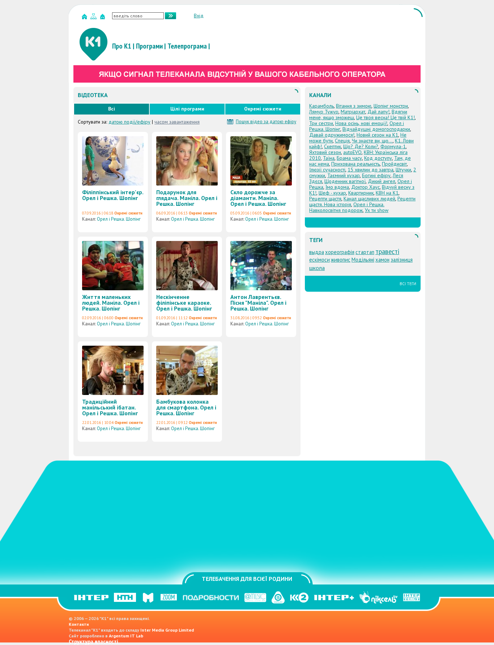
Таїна (329, 158)
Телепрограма (187, 46)
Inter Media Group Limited (167, 630)
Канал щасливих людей (369, 198)
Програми (149, 46)
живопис (340, 259)
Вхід (199, 15)
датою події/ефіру (129, 121)
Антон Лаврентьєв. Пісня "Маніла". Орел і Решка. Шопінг (258, 302)
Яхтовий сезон (325, 152)
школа (317, 267)
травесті (387, 251)
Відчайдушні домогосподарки (376, 129)
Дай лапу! (378, 111)
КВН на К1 (387, 193)
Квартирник (361, 193)
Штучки (403, 169)
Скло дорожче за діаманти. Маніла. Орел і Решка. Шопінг (258, 197)
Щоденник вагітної (345, 181)
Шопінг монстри (391, 106)
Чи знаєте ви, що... (372, 140)
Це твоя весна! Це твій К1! (385, 117)
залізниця (402, 259)
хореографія (339, 252)
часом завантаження (177, 121)
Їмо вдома (337, 187)
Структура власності (93, 641)
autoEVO (352, 152)
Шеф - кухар (332, 193)
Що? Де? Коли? (360, 146)
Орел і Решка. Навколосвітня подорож (346, 207)
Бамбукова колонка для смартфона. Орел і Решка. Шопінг (186, 407)
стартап (364, 252)
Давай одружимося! (331, 135)
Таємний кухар (343, 175)
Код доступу (378, 158)
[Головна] (85, 18)
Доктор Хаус (365, 187)
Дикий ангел (381, 181)
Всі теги (408, 283)
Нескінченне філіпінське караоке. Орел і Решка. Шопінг (184, 302)
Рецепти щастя (325, 198)
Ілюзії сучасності (327, 169)
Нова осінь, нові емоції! (361, 123)
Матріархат (353, 111)
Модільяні (363, 259)
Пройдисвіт (394, 164)
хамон (382, 259)
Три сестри (321, 123)
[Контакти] (103, 18)
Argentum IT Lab (126, 635)
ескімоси (319, 259)
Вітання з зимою (353, 106)
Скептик (332, 146)
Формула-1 (393, 146)
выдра (316, 252)
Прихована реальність (355, 164)
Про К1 (121, 46)
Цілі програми (187, 108)
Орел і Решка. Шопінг (119, 219)
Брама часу (349, 158)
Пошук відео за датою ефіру (266, 122)
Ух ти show (376, 210)
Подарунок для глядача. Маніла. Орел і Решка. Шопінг (186, 197)
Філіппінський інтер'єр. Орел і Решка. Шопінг (112, 194)
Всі (111, 108)
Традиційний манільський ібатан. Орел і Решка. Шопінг (110, 407)
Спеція (342, 140)
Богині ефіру (376, 175)
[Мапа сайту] (94, 18)
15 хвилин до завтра (370, 169)
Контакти (79, 624)
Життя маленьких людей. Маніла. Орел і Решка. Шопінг (111, 302)
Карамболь (321, 106)
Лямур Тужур (323, 111)
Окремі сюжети (262, 108)
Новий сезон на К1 (377, 135)
